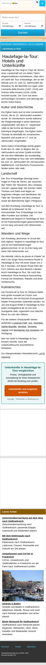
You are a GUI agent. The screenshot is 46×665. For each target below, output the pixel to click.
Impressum (5, 646)
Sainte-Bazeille (9, 326)
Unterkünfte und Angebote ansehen (23, 391)
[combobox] (23, 17)
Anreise (5, 23)
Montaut (22, 326)
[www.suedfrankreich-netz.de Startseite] (9, 4)
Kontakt (18, 646)
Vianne (4, 330)
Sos (30, 323)
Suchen (22, 32)
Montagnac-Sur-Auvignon (27, 330)
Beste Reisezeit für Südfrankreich (20, 621)
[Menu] (42, 3)
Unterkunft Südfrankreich (14, 44)
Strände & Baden (11, 603)
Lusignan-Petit (19, 323)
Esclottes (38, 323)
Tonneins (32, 326)
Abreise (27, 23)
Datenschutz (31, 646)
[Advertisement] (23, 433)
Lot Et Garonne (36, 44)
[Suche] (37, 2)
